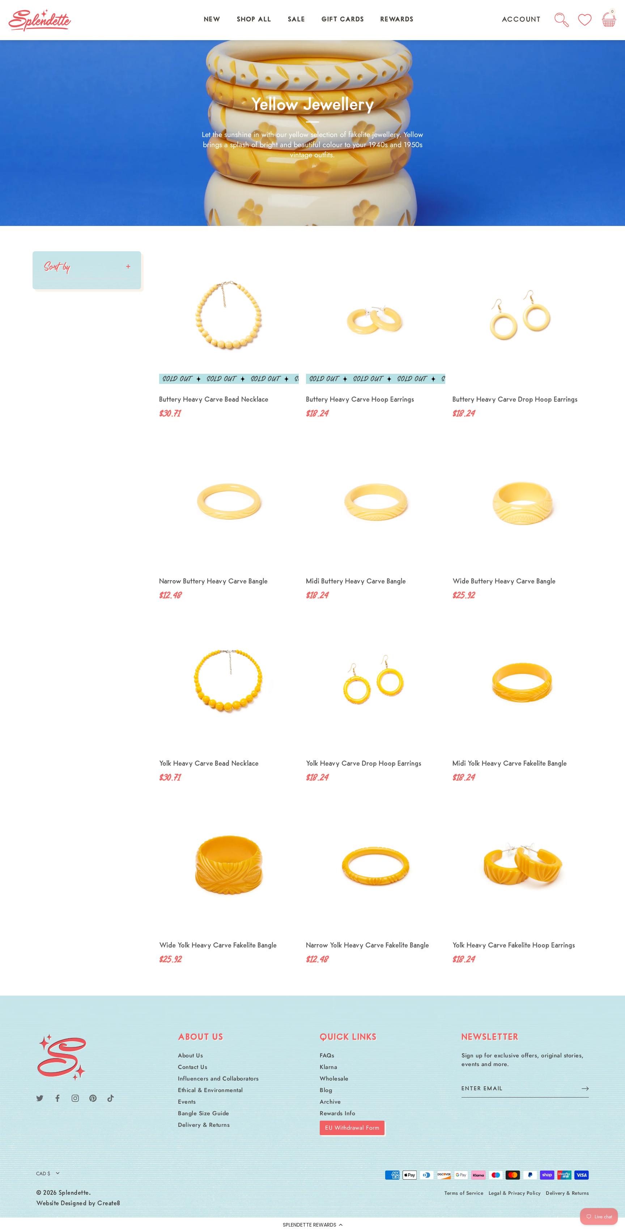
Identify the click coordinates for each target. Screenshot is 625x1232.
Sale (296, 20)
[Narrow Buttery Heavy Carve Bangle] (229, 503)
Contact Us (192, 1067)
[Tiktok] (110, 1098)
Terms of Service (464, 1193)
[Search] (562, 20)
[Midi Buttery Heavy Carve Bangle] (376, 503)
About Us (190, 1055)
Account (521, 19)
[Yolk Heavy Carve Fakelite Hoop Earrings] (522, 867)
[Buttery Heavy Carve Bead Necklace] (229, 321)
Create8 (108, 1204)
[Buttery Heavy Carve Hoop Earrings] (376, 321)
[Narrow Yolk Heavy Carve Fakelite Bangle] (376, 867)
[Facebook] (57, 1098)
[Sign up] (585, 1088)
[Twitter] (39, 1098)
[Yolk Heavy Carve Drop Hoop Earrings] (376, 685)
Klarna (328, 1067)
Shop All (254, 20)
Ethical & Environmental (210, 1090)
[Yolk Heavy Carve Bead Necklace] (229, 685)
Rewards (397, 20)
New (212, 20)
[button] (312, 1225)
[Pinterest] (93, 1098)
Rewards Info (337, 1113)
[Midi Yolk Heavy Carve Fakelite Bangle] (522, 685)
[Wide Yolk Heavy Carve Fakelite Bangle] (229, 867)
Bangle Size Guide (203, 1113)
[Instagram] (75, 1098)
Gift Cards (343, 20)
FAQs (327, 1055)
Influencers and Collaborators (218, 1078)
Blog (326, 1090)
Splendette (74, 1193)
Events (187, 1102)
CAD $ (43, 1174)
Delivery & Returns (204, 1125)
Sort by (57, 266)
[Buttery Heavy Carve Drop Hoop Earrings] (522, 321)
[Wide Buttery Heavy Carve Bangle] (522, 503)
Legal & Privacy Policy (515, 1193)
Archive (330, 1102)
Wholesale (334, 1078)
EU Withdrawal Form (352, 1128)
